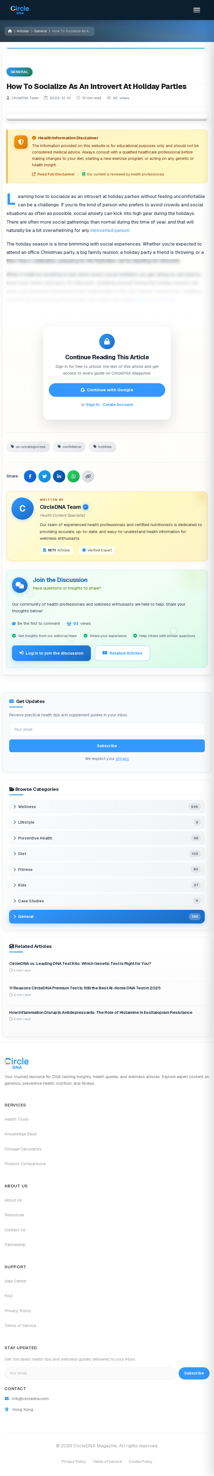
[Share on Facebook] (30, 476)
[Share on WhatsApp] (73, 476)
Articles (23, 31)
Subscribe (107, 745)
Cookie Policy (140, 1461)
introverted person (109, 230)
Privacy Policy (17, 1310)
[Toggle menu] (196, 10)
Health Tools (16, 1119)
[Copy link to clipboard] (88, 476)
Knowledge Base (20, 1133)
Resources (14, 1214)
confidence (72, 446)
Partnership (15, 1244)
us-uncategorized (30, 446)
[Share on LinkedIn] (59, 476)
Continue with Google (110, 389)
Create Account (118, 404)
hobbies (105, 446)
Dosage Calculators (23, 1148)
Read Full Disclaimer (56, 174)
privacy (122, 758)
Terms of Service (20, 1325)
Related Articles (126, 653)
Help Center (15, 1281)
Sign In (92, 404)
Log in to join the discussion (55, 653)
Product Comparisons (25, 1163)
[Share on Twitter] (44, 476)
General (40, 31)
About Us (13, 1200)
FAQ (8, 1295)
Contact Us (14, 1229)
